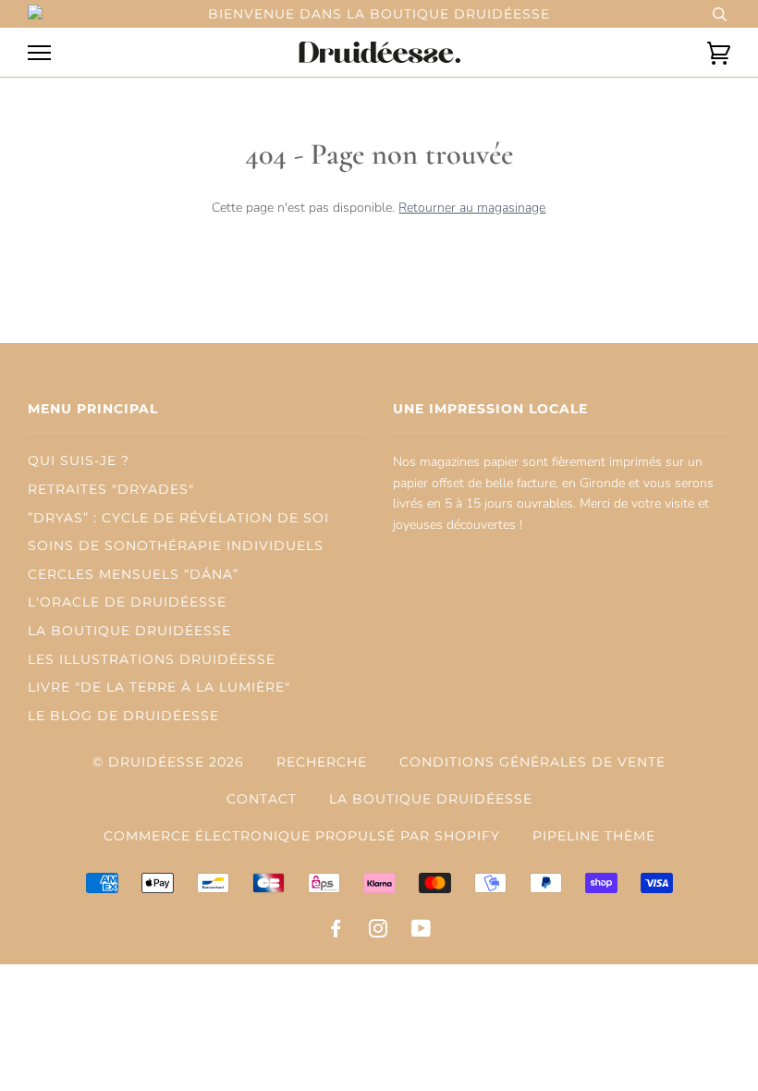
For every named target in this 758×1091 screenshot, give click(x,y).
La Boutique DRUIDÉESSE (129, 630)
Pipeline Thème (593, 835)
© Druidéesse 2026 (168, 762)
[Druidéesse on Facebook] (336, 931)
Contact (261, 799)
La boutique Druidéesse (430, 799)
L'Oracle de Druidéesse (127, 602)
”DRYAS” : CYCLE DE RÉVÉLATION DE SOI (178, 517)
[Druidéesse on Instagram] (378, 931)
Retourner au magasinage (471, 207)
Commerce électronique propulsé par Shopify (302, 835)
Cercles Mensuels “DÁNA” (133, 574)
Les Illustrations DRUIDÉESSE (151, 659)
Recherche (321, 762)
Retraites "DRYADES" (111, 489)
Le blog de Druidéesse (123, 715)
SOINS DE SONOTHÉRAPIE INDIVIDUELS (176, 545)
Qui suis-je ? (78, 460)
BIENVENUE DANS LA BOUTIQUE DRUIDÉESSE (379, 14)
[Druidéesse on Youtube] (421, 931)
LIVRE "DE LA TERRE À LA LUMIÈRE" (159, 687)
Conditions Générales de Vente (532, 762)
